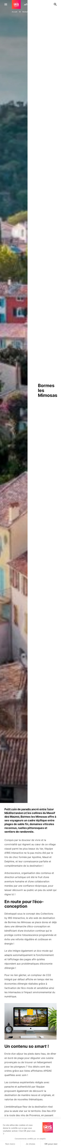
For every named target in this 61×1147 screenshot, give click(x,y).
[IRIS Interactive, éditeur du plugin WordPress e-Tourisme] (18, 4)
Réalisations (26, 12)
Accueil (14, 12)
